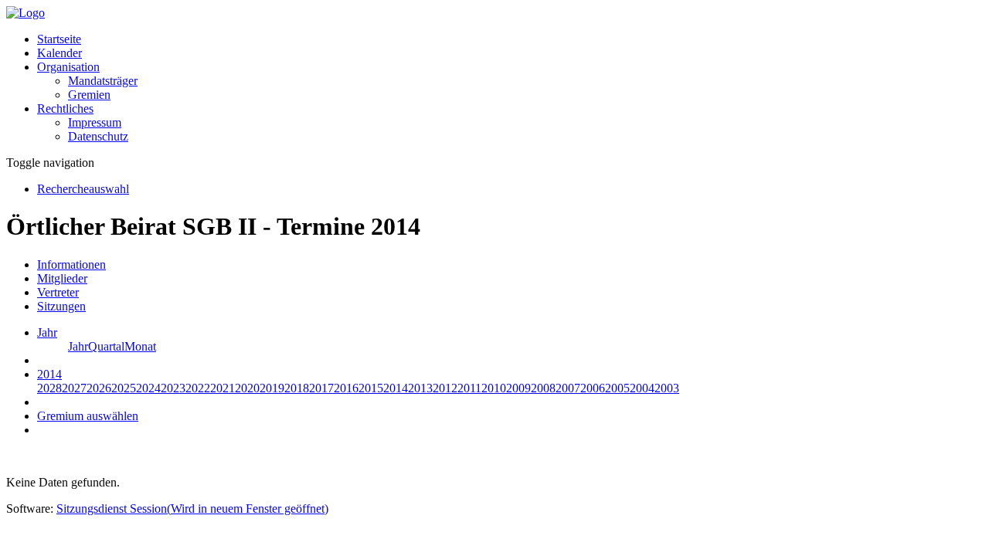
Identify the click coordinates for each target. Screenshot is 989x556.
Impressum (94, 122)
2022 (197, 388)
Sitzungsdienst (192, 508)
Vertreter (58, 292)
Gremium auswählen (87, 415)
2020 (247, 388)
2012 (445, 388)
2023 (173, 388)
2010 (493, 388)
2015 (371, 388)
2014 (395, 388)
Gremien (89, 94)
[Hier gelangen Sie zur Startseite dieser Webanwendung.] (25, 12)
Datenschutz (98, 136)
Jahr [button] (47, 332)
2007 (568, 388)
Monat (140, 346)
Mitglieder (62, 278)
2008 (543, 388)
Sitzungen (61, 306)
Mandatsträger (103, 80)
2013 (420, 388)
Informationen (71, 264)
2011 (469, 388)
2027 (74, 388)
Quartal (106, 346)
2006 (592, 388)
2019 (272, 388)
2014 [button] (49, 374)
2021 (222, 388)
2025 (123, 388)
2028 (49, 388)
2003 (666, 388)
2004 (642, 388)
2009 (518, 388)
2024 (148, 388)
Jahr (78, 346)
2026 (99, 388)
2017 (321, 388)
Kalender (59, 52)
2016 (346, 388)
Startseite (59, 39)
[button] (68, 66)
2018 (296, 388)
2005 (617, 388)
